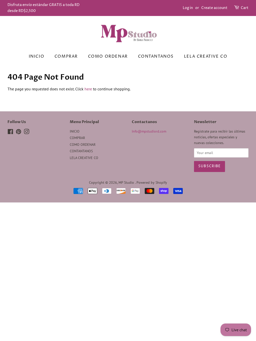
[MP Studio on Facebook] (10, 132)
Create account (214, 7)
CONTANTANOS (156, 56)
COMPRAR (66, 56)
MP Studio (126, 182)
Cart (244, 7)
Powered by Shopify (151, 182)
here (88, 88)
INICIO (36, 56)
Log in (188, 7)
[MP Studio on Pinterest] (18, 132)
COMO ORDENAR (108, 56)
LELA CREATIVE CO (206, 56)
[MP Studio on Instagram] (26, 132)
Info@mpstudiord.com (149, 131)
